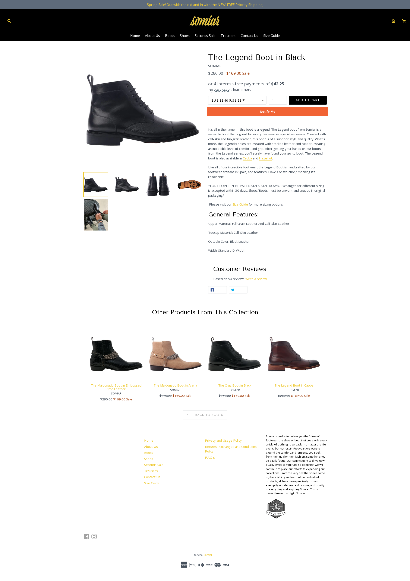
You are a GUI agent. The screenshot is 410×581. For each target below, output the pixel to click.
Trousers (228, 35)
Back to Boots (208, 414)
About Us (152, 35)
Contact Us (249, 35)
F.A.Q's (210, 457)
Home (135, 35)
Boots (170, 35)
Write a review (256, 279)
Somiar (208, 555)
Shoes (185, 35)
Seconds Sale (205, 35)
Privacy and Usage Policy (223, 440)
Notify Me (267, 111)
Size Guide (271, 35)
